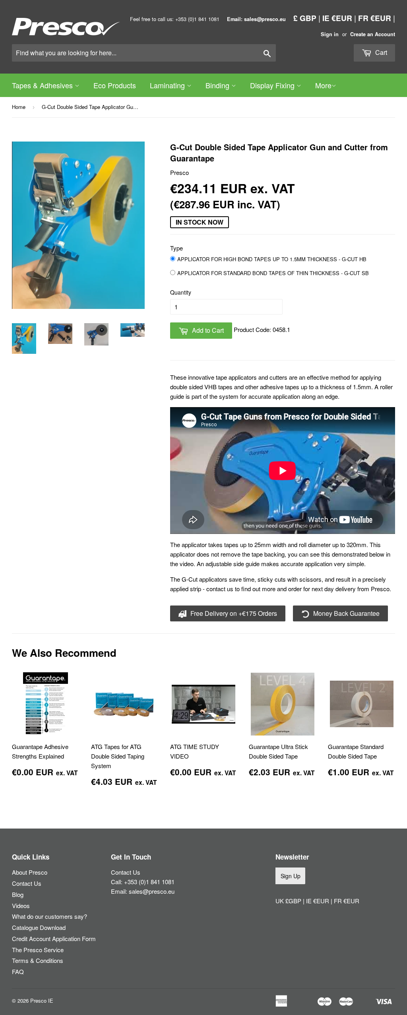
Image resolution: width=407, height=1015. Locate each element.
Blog (17, 894)
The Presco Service (38, 949)
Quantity (180, 292)
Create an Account (372, 34)
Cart (380, 52)
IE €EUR (337, 17)
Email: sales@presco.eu (256, 19)
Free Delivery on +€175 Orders (233, 613)
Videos (21, 905)
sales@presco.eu (151, 891)
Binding (218, 85)
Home (18, 107)
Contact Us (26, 883)
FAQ (18, 971)
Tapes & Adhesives (43, 85)
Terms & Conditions (37, 960)
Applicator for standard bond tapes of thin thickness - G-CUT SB (273, 273)
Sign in (330, 34)
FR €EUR (374, 17)
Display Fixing (273, 85)
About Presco (29, 872)
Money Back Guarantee (346, 613)
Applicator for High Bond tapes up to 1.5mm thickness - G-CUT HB (271, 259)
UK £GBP (289, 901)
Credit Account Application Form (54, 938)
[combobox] (144, 53)
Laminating (168, 85)
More (323, 85)
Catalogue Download (39, 927)
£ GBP (304, 17)
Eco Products (114, 85)
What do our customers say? (49, 916)
